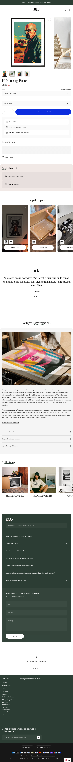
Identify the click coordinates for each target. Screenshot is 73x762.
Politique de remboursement (6, 703)
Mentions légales (55, 758)
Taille (3, 89)
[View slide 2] (36, 296)
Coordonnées (62, 758)
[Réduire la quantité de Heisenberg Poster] (4, 112)
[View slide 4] (40, 668)
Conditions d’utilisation (36, 758)
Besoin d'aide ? (9, 157)
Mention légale (6, 712)
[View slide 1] (34, 296)
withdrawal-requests (7, 715)
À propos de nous (6, 685)
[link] (30, 678)
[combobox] (67, 760)
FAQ (21, 525)
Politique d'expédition (8, 700)
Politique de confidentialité (6, 708)
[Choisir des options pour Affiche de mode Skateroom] (11, 242)
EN (69, 760)
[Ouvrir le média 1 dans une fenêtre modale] (50, 20)
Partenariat (5, 691)
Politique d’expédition (46, 758)
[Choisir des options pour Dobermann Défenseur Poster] (6, 242)
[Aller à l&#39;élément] (5, 74)
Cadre (4, 99)
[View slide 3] (39, 296)
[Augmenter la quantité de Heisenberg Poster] (11, 112)
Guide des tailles (66, 89)
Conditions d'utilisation (8, 697)
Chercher (4, 682)
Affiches (4, 694)
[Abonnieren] (38, 737)
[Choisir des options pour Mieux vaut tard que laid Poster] (34, 242)
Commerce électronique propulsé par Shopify (43, 756)
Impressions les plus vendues (10, 422)
